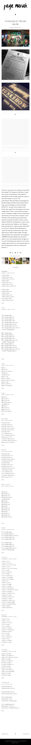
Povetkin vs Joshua (6, 662)
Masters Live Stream (7, 371)
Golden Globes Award (7, 300)
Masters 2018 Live (6, 378)
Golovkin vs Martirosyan (8, 439)
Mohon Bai (4, 615)
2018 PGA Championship (8, 550)
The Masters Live (6, 375)
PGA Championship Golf (8, 539)
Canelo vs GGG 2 (6, 566)
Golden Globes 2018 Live (8, 279)
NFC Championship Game (8, 338)
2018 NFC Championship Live (9, 351)
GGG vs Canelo (6, 570)
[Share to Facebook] (12, 252)
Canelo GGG (5, 581)
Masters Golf (5, 382)
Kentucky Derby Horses (8, 430)
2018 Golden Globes (7, 298)
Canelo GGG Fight (6, 584)
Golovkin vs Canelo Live (8, 597)
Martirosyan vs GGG (7, 437)
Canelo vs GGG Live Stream (9, 565)
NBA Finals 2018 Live (7, 497)
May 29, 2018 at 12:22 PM (7, 486)
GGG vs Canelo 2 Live (7, 575)
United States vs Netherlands (9, 701)
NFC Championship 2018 (8, 336)
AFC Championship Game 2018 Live (11, 327)
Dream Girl (4, 557)
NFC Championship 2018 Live (9, 345)
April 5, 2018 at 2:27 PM (7, 365)
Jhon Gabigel (5, 418)
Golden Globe (5, 280)
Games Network (5, 682)
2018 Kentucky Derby (7, 461)
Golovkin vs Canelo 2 (7, 598)
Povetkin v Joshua (6, 666)
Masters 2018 (5, 376)
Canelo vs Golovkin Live (8, 588)
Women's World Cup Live (8, 692)
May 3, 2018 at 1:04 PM (7, 420)
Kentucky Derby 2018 (7, 426)
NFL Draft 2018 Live (7, 402)
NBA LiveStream (6, 484)
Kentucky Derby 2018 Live (8, 428)
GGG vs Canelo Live (7, 572)
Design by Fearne (15, 742)
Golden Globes (5, 275)
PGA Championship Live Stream (10, 535)
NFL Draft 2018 (5, 400)
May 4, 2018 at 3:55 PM (7, 451)
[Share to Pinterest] (15, 252)
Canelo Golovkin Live (7, 607)
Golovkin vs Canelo (7, 595)
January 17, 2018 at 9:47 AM (8, 309)
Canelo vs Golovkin (7, 586)
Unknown (4, 449)
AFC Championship (7, 315)
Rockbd (3, 528)
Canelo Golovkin (6, 606)
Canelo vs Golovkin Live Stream (10, 589)
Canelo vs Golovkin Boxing (8, 604)
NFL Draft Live (5, 399)
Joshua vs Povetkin (6, 653)
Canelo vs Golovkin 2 (7, 591)
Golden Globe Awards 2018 (9, 286)
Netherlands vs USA (7, 699)
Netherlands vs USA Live (8, 706)
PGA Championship (7, 532)
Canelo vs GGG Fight (7, 577)
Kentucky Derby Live (7, 424)
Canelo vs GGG (6, 561)
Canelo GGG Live (6, 582)
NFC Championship (7, 333)
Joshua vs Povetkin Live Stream (10, 657)
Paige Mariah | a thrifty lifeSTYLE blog (18, 741)
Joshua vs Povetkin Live (8, 655)
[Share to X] (10, 252)
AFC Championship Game (8, 320)
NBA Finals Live (6, 494)
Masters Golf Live (6, 383)
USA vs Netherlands (7, 697)
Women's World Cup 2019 (8, 688)
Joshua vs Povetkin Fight (8, 671)
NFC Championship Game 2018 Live (11, 349)
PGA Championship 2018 (8, 537)
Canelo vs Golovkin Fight (8, 602)
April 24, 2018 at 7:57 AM (8, 394)
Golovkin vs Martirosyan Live (9, 440)
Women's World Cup (7, 686)
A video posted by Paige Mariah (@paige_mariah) (14, 147)
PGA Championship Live (8, 534)
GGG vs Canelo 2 (6, 573)
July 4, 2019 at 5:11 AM (7, 684)
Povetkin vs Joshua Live (8, 664)
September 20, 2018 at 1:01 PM (9, 651)
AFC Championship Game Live (9, 326)
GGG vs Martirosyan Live (8, 435)
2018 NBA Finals (6, 499)
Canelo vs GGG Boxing (7, 579)
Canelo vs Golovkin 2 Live (8, 593)
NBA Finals (4, 492)
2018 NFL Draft (5, 404)
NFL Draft (4, 397)
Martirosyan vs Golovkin (8, 442)
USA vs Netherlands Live (8, 704)
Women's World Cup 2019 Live (9, 693)
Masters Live (5, 369)
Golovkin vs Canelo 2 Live (8, 600)
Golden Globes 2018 (7, 277)
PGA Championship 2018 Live (9, 548)
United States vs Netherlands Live (10, 708)
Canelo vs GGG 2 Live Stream (9, 568)
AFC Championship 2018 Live (9, 324)
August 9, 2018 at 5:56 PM (8, 529)
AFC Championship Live (8, 317)
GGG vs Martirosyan (7, 433)
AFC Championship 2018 (8, 319)
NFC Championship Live (8, 335)
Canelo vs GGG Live (7, 563)
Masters (4, 367)
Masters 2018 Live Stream (8, 380)
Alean (3, 307)
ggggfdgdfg (4, 271)
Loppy (3, 363)
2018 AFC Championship (8, 329)
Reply (3, 388)
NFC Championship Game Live (9, 347)
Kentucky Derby (6, 423)
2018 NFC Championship (8, 342)
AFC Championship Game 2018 (9, 322)
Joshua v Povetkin (6, 659)
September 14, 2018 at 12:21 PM (9, 616)
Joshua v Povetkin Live (7, 661)
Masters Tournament (7, 385)
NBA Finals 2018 (6, 495)
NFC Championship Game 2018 (9, 340)
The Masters (5, 373)
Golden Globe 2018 (7, 282)
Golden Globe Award (7, 284)
